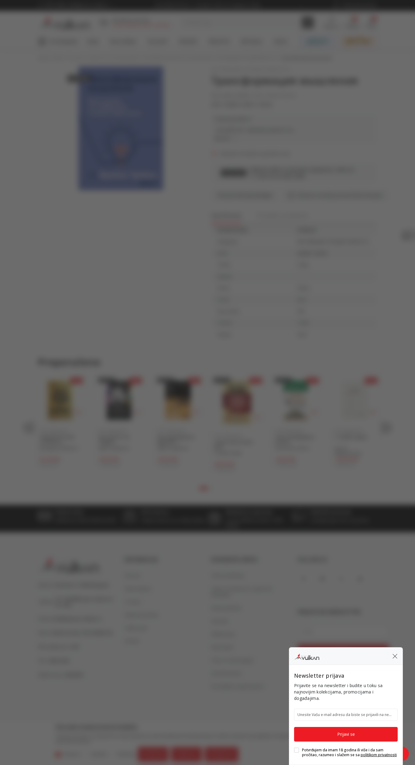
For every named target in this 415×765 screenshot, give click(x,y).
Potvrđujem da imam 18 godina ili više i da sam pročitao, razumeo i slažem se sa (349, 752)
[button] (395, 656)
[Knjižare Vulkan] (306, 655)
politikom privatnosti (379, 754)
